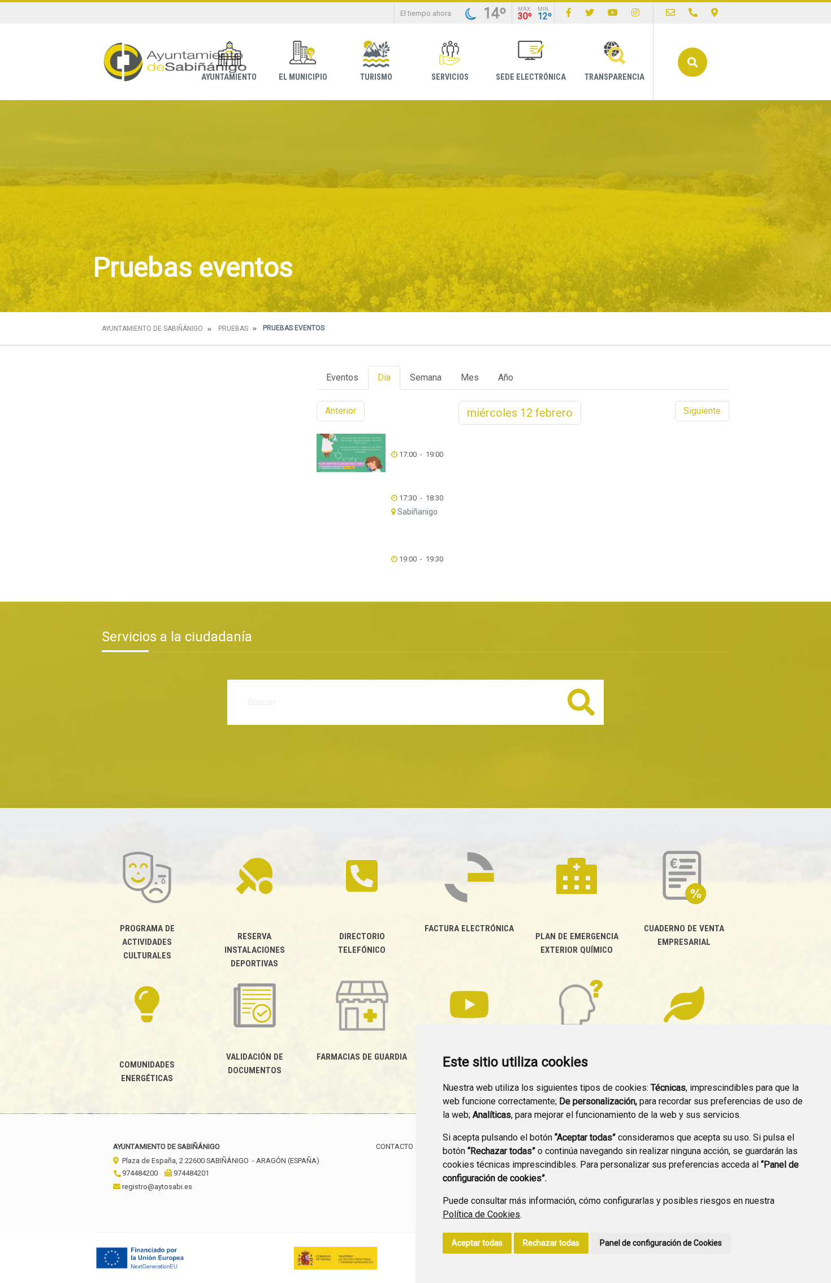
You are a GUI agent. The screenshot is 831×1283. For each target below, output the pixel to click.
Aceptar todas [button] (477, 1242)
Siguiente (702, 410)
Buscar (692, 62)
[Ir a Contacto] (670, 12)
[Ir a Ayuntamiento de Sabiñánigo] (175, 62)
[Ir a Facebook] (569, 12)
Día (384, 377)
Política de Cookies (481, 1214)
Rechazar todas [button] (551, 1242)
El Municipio (303, 77)
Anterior (340, 410)
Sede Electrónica (531, 77)
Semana (426, 377)
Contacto (394, 1146)
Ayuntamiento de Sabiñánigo (152, 328)
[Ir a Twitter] (589, 12)
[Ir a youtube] (613, 12)
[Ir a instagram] (635, 12)
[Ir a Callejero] (714, 12)
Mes (470, 377)
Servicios (450, 77)
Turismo (376, 77)
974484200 (139, 1173)
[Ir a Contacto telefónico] (693, 12)
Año (505, 377)
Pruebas (233, 328)
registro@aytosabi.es (156, 1186)
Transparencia (614, 77)
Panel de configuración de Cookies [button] (661, 1242)
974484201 (190, 1173)
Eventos (342, 377)
